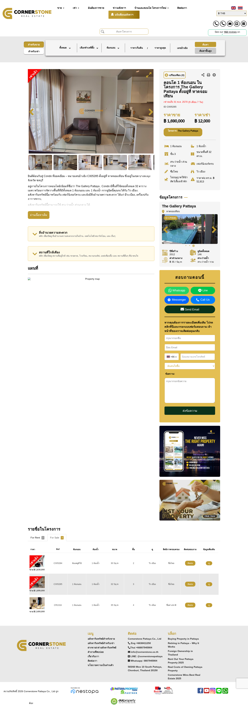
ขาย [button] (60, 8)
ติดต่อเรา (92, 660)
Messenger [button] (179, 299)
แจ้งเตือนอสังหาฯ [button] (124, 14)
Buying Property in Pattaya (183, 638)
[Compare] (214, 75)
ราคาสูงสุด (160, 47)
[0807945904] (244, 24)
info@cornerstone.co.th (144, 652)
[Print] (208, 75)
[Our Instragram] (212, 692)
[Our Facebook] (200, 692)
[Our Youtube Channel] (206, 692)
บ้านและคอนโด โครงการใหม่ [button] (151, 8)
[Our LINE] (219, 692)
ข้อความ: (167, 373)
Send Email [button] (191, 309)
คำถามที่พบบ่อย (96, 652)
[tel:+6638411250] (216, 24)
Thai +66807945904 (141, 647)
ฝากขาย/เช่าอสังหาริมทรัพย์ (102, 647)
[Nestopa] (84, 690)
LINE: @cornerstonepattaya (146, 656)
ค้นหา (205, 44)
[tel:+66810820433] (223, 24)
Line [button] (205, 290)
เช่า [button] (75, 8)
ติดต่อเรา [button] (182, 8)
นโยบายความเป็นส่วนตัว (101, 665)
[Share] (202, 75)
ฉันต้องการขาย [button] (96, 8)
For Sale (56, 537)
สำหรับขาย (34, 44)
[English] (233, 8)
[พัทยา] (89, 54)
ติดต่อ (190, 563)
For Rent (37, 537)
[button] (65, 48)
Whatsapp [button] (178, 290)
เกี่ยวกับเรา (93, 656)
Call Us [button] (205, 299)
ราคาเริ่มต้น (136, 47)
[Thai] (240, 8)
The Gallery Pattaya (188, 131)
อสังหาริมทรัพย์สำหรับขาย (101, 638)
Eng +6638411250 (141, 643)
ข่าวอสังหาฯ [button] (119, 8)
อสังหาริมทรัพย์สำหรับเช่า (101, 643)
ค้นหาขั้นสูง (205, 50)
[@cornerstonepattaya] (237, 24)
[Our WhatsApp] (225, 692)
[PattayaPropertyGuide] (124, 690)
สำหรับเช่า (33, 51)
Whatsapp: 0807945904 (144, 660)
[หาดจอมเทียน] (89, 58)
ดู (209, 563)
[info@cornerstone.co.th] (230, 24)
